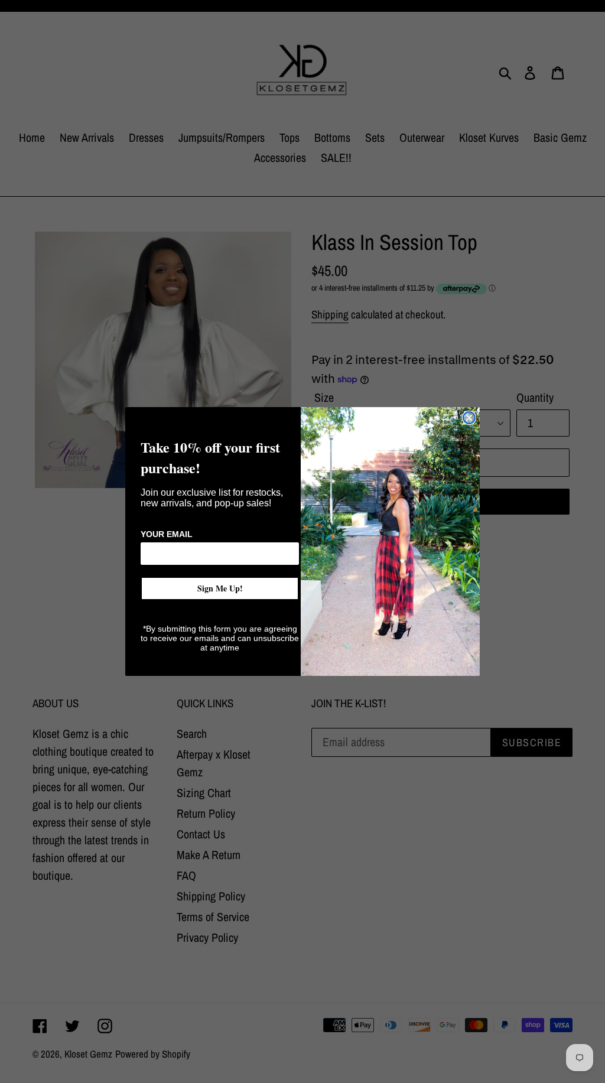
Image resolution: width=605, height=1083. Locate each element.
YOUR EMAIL (167, 534)
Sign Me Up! (220, 588)
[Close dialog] (469, 418)
